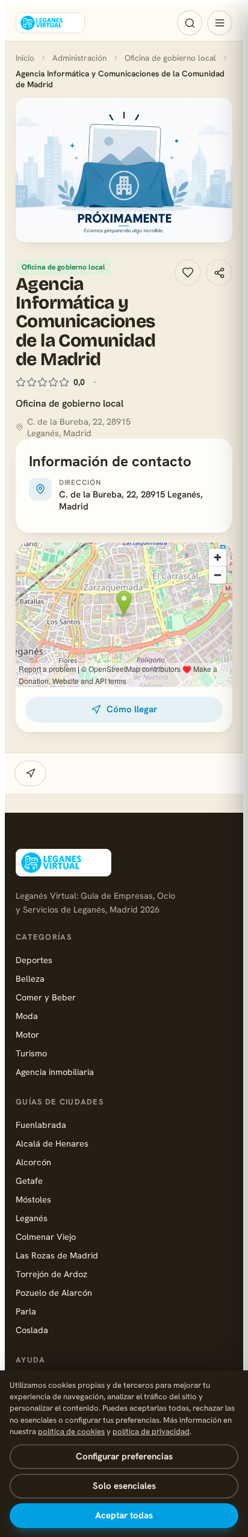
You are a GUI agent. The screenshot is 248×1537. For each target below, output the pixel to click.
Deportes (34, 960)
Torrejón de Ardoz (51, 1274)
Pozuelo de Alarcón (54, 1292)
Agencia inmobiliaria (55, 1071)
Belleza (30, 978)
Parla (26, 1311)
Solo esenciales (124, 1486)
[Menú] (219, 22)
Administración (79, 57)
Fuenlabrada (41, 1124)
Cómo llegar (132, 709)
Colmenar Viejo (46, 1236)
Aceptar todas (124, 1515)
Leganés (32, 1218)
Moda (27, 1015)
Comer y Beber (46, 997)
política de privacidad (151, 1431)
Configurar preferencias (124, 1456)
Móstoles (33, 1199)
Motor (27, 1034)
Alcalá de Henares (52, 1143)
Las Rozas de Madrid (57, 1255)
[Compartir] (219, 272)
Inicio (25, 57)
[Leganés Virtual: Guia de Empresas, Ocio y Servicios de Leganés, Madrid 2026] (50, 23)
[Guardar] (188, 272)
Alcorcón (33, 1162)
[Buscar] (189, 22)
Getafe (29, 1180)
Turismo (31, 1053)
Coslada (32, 1329)
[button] (124, 170)
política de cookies (71, 1431)
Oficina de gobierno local (170, 57)
